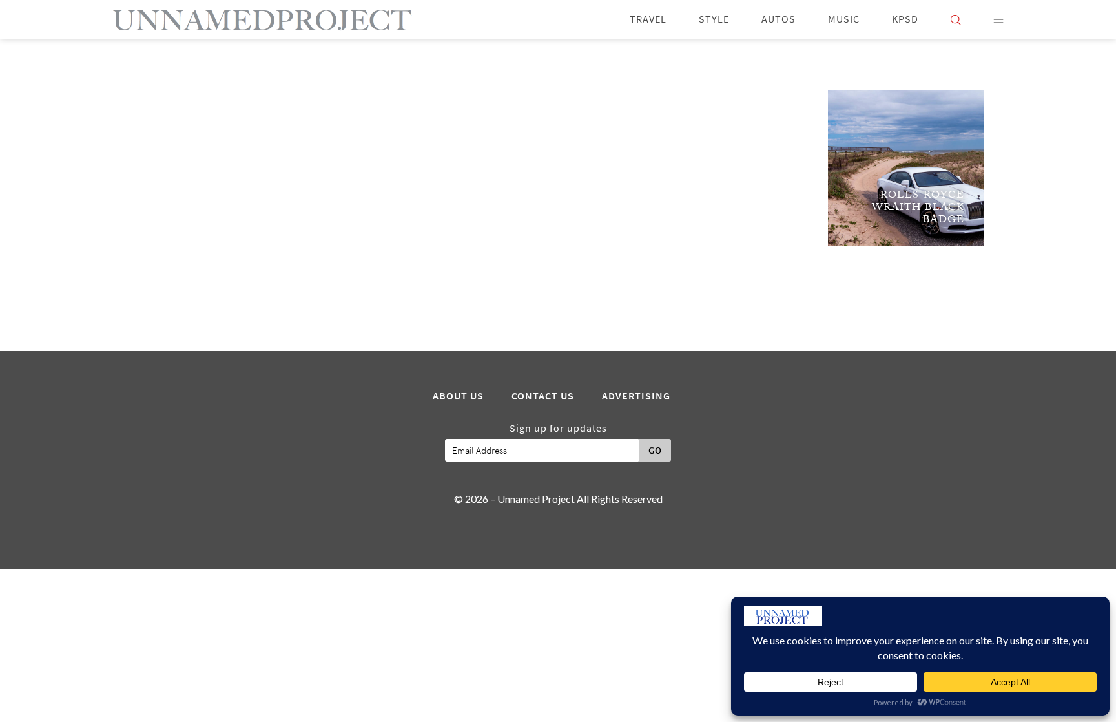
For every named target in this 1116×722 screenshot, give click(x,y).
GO (655, 450)
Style (714, 19)
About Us (458, 396)
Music (844, 19)
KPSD (905, 19)
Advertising (636, 396)
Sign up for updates (558, 428)
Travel (648, 19)
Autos (778, 19)
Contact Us (543, 396)
